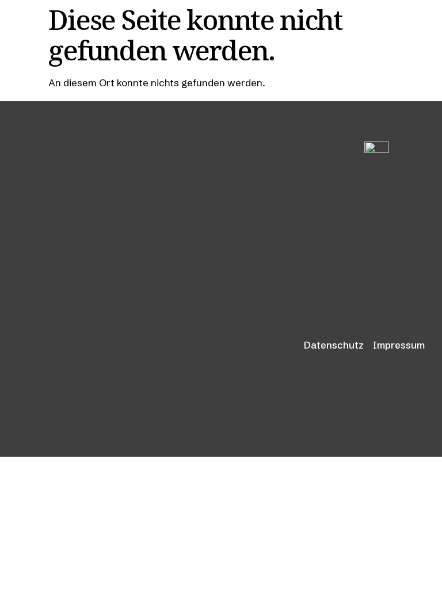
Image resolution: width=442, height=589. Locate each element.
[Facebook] (381, 227)
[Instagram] (411, 227)
